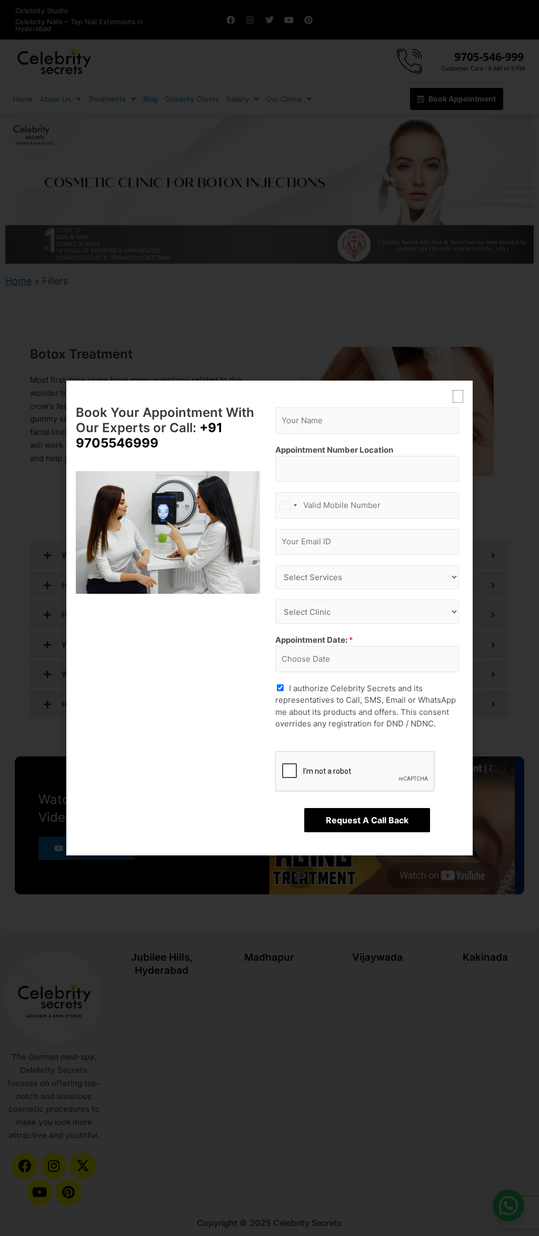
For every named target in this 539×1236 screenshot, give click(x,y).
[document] (269, 618)
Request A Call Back (367, 820)
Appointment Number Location (334, 450)
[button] (458, 396)
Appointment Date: (314, 640)
